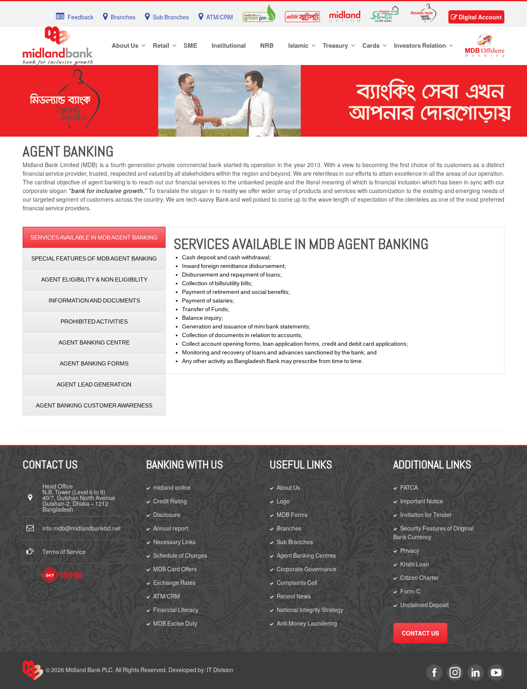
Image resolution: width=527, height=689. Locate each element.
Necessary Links (174, 542)
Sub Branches (295, 542)
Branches (289, 528)
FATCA (409, 487)
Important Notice (421, 501)
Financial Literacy (175, 609)
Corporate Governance (306, 569)
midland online (172, 487)
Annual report (170, 528)
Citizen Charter (419, 577)
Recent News (294, 596)
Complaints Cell (297, 582)
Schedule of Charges (180, 555)
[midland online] (344, 16)
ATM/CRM (166, 596)
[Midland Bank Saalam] (384, 13)
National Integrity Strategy (310, 609)
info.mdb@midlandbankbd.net (81, 528)
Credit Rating (170, 501)
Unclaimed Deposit (424, 605)
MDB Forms (292, 514)
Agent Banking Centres (306, 555)
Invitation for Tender (426, 514)
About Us (288, 487)
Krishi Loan (414, 564)
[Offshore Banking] (484, 45)
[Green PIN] (259, 12)
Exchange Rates (174, 582)
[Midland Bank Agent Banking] (423, 12)
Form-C (410, 591)
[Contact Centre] (61, 575)
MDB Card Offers (175, 569)
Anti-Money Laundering (307, 623)
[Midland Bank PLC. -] (58, 44)
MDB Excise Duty (175, 623)
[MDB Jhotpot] (302, 16)
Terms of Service (64, 551)
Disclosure (166, 514)
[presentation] (94, 237)
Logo (283, 501)
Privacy (409, 550)
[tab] (94, 237)
